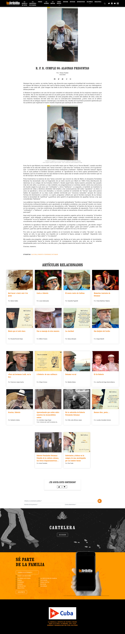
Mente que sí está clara (16, 331)
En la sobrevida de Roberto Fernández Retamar (75, 413)
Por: (58, 73)
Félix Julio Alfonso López (75, 420)
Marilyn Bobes (72, 382)
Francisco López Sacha (17, 382)
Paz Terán (70, 463)
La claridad (69, 331)
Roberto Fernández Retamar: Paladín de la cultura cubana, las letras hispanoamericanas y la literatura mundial (48, 458)
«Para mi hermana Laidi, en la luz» (19, 375)
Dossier (65, 1)
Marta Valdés (14, 301)
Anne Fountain (43, 463)
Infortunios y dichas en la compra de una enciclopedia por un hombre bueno (75, 458)
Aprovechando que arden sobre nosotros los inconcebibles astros (48, 414)
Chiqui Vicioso (43, 382)
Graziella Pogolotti (73, 301)
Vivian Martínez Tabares (103, 301)
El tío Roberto (99, 374)
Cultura (34, 254)
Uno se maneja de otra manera (48, 331)
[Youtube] (114, 3)
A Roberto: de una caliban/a (47, 374)
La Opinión (46, 2)
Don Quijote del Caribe (102, 331)
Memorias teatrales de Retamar (102, 294)
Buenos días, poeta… (102, 412)
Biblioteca (98, 1)
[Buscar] (105, 3)
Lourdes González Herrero (103, 420)
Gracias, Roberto (14, 412)
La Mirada (53, 2)
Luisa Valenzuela (44, 301)
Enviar (100, 501)
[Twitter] (109, 3)
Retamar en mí (70, 374)
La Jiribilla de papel (24, 3)
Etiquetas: (27, 254)
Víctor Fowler (64, 73)
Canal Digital (59, 2)
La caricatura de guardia (32, 3)
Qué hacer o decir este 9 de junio (18, 294)
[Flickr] (118, 3)
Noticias (72, 1)
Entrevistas (81, 1)
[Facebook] (112, 3)
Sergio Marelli (100, 339)
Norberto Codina (15, 420)
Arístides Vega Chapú (45, 420)
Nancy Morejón (72, 339)
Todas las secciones (24, 576)
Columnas (90, 1)
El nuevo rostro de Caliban (75, 293)
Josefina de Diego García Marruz (105, 382)
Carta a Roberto (42, 293)
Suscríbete (21, 592)
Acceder (62, 535)
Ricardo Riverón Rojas (17, 339)
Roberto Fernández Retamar (48, 254)
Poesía (40, 1)
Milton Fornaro (43, 339)
